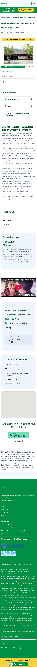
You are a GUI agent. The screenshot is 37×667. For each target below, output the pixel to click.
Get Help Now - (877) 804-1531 (17, 39)
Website (11, 106)
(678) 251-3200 (13, 99)
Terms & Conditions (6, 648)
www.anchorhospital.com (15, 369)
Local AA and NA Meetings (8, 525)
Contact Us (4, 512)
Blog (2, 515)
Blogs (2, 506)
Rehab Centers (5, 17)
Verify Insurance (5, 509)
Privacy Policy (17, 648)
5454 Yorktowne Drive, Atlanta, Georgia (18, 114)
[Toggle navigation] (33, 3)
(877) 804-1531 (17, 339)
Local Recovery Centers (7, 528)
